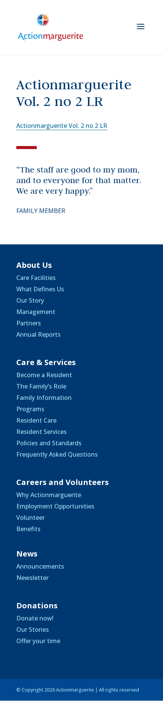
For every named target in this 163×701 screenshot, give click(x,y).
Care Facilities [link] (36, 278)
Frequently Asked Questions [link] (57, 454)
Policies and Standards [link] (49, 443)
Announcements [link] (40, 566)
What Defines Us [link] (40, 289)
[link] (50, 27)
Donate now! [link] (34, 618)
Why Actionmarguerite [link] (48, 495)
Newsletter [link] (32, 578)
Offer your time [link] (38, 641)
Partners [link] (28, 323)
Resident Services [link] (41, 431)
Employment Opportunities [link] (55, 506)
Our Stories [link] (32, 629)
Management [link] (35, 312)
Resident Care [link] (36, 420)
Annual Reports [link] (38, 334)
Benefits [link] (28, 529)
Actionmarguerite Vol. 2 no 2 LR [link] (61, 125)
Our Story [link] (30, 300)
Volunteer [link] (30, 517)
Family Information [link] (44, 397)
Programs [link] (30, 409)
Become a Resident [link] (44, 375)
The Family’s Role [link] (41, 386)
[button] (141, 31)
